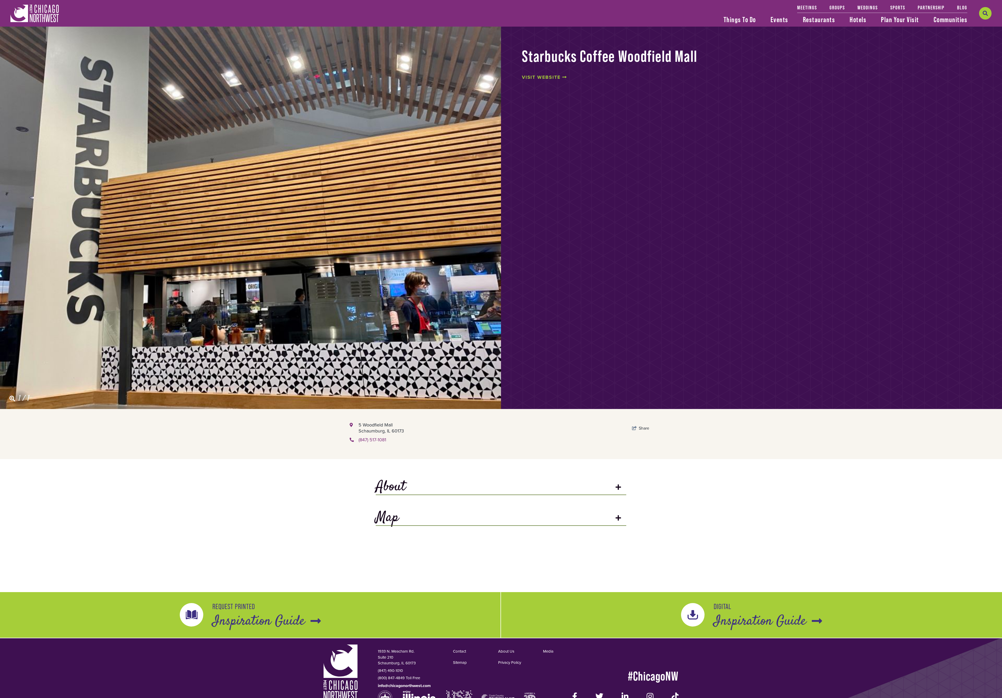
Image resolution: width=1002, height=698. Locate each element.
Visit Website (542, 77)
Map (387, 518)
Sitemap (460, 662)
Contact (459, 651)
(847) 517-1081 (372, 439)
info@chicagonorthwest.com (404, 686)
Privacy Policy (509, 662)
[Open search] (985, 13)
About (390, 487)
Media (548, 651)
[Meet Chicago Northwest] (34, 13)
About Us (506, 651)
